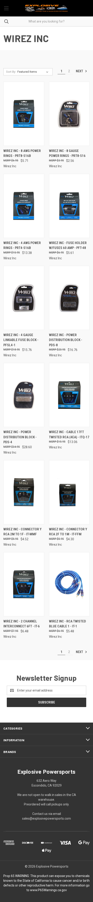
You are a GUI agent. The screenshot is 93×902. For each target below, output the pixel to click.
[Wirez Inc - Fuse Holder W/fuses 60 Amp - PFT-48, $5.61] (69, 206)
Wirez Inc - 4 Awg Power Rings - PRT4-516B (22, 245)
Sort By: (11, 71)
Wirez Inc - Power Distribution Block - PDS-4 (20, 437)
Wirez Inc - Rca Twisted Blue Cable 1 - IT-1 (67, 623)
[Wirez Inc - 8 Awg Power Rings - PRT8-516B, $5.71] (23, 114)
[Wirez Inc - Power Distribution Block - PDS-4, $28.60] (23, 395)
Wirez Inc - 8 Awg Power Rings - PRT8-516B (22, 153)
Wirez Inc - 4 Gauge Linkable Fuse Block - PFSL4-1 (20, 340)
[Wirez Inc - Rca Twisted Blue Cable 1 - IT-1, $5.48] (69, 584)
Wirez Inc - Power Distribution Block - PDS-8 (65, 340)
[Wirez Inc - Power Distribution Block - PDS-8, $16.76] (69, 298)
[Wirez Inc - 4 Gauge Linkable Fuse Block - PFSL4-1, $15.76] (23, 298)
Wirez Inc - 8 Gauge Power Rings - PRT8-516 (67, 153)
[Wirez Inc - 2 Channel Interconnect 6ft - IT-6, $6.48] (23, 584)
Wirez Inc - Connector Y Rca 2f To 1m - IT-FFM (68, 531)
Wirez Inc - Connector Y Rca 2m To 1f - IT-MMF (22, 531)
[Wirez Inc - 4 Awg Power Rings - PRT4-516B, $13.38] (23, 206)
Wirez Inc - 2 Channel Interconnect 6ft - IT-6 (21, 623)
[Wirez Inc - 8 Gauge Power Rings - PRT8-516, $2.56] (69, 114)
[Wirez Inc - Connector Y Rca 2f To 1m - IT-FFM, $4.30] (69, 492)
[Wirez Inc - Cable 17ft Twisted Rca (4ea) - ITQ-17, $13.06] (69, 395)
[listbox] (34, 71)
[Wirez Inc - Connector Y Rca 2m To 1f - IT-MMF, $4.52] (23, 492)
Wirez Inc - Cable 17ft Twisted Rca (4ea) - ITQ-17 (69, 434)
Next (80, 71)
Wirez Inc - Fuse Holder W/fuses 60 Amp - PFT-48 (68, 245)
